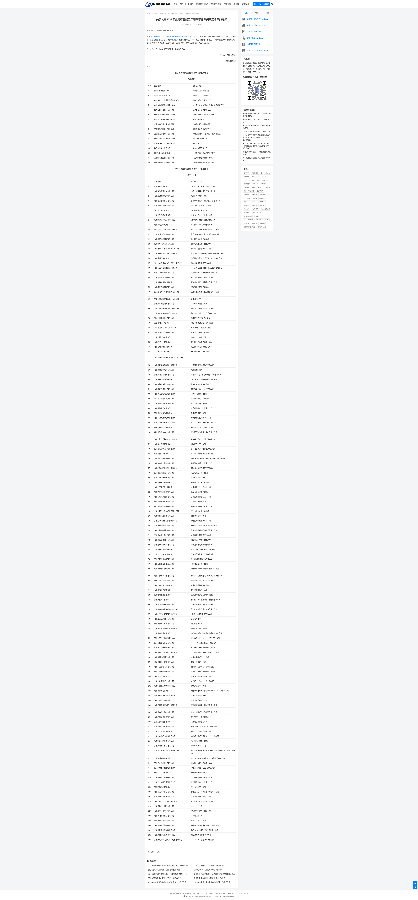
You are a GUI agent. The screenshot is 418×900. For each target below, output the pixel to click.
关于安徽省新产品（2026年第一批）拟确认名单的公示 (168, 866)
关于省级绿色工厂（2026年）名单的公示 (209, 866)
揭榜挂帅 (262, 194)
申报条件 (254, 205)
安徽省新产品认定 (249, 191)
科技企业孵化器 (265, 209)
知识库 (236, 4)
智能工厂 (159, 852)
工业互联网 (260, 191)
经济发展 (256, 216)
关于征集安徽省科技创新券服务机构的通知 (209, 878)
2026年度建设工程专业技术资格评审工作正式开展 (212, 882)
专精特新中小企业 (257, 173)
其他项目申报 (216, 4)
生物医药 (262, 202)
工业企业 (246, 194)
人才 (245, 180)
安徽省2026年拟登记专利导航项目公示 (208, 870)
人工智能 (264, 177)
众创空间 (264, 180)
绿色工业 (258, 220)
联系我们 (245, 4)
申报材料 (246, 205)
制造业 (253, 187)
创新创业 (246, 187)
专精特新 (246, 173)
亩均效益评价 (255, 177)
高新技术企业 (262, 227)
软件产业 (246, 223)
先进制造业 (247, 184)
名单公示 (260, 187)
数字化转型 (247, 198)
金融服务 (254, 223)
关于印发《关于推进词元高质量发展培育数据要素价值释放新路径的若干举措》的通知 (214, 875)
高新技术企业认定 (186, 4)
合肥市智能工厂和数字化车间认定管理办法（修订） (170, 36)
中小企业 (267, 173)
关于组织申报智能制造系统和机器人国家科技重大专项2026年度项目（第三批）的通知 (167, 875)
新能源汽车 (262, 198)
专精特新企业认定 (201, 4)
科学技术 (246, 209)
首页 (175, 4)
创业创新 (263, 184)
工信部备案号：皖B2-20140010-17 (224, 896)
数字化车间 (151, 852)
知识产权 (262, 205)
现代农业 (254, 202)
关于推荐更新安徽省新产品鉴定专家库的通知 (164, 870)
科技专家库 (255, 209)
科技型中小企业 (256, 212)
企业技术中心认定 (254, 180)
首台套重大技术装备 (249, 227)
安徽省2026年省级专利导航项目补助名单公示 (164, 878)
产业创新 (246, 177)
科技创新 (246, 212)
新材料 (255, 198)
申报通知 (227, 4)
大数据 (268, 187)
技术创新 (254, 194)
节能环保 (266, 220)
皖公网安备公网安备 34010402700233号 (198, 896)
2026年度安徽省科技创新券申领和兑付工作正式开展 (167, 882)
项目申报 (262, 223)
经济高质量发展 (248, 220)
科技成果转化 (248, 216)
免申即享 (255, 184)
